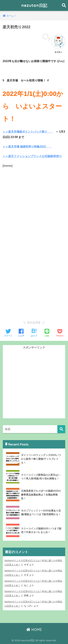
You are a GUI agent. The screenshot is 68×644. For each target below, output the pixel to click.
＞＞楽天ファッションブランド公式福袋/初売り (32, 156)
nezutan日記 (34, 5)
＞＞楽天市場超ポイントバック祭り (28, 131)
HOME (36, 629)
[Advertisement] (34, 212)
